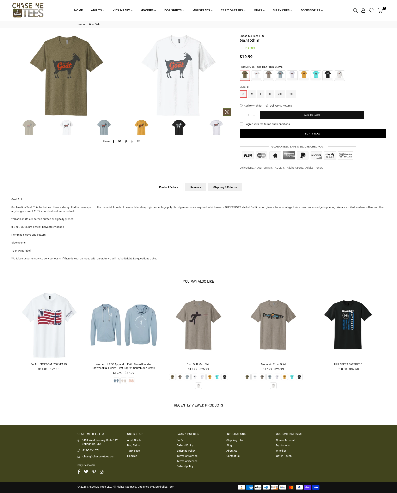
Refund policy (185, 466)
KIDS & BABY (122, 10)
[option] (66, 75)
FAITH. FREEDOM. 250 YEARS (49, 364)
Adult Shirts (134, 440)
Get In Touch (284, 455)
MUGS (258, 10)
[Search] (356, 10)
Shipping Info (234, 440)
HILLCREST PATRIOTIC (348, 364)
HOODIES (147, 10)
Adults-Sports (295, 167)
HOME (78, 10)
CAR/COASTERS (232, 10)
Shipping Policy (186, 450)
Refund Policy (185, 445)
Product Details (168, 187)
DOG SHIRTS (173, 10)
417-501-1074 (91, 450)
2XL (280, 94)
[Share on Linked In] (132, 141)
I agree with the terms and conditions (267, 124)
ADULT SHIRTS (264, 167)
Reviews (195, 187)
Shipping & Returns (225, 187)
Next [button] (229, 75)
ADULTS (97, 10)
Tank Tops (133, 450)
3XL (291, 94)
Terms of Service (187, 455)
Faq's (180, 440)
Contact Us (233, 455)
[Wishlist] (371, 10)
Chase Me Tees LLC (252, 35)
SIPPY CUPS (282, 10)
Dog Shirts (133, 445)
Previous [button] (13, 75)
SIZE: (244, 86)
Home (81, 24)
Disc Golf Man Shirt (198, 364)
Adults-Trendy (313, 167)
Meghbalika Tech (163, 486)
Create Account (285, 440)
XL (269, 94)
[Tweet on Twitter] (119, 141)
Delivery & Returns (280, 105)
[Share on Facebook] (114, 141)
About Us (231, 450)
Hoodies (132, 455)
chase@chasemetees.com (99, 456)
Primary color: (261, 66)
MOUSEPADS (202, 10)
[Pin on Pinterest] (126, 141)
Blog (229, 445)
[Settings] (363, 10)
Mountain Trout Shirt (273, 364)
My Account (283, 445)
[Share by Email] (138, 141)
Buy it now (312, 133)
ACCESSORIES (310, 10)
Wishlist (281, 450)
